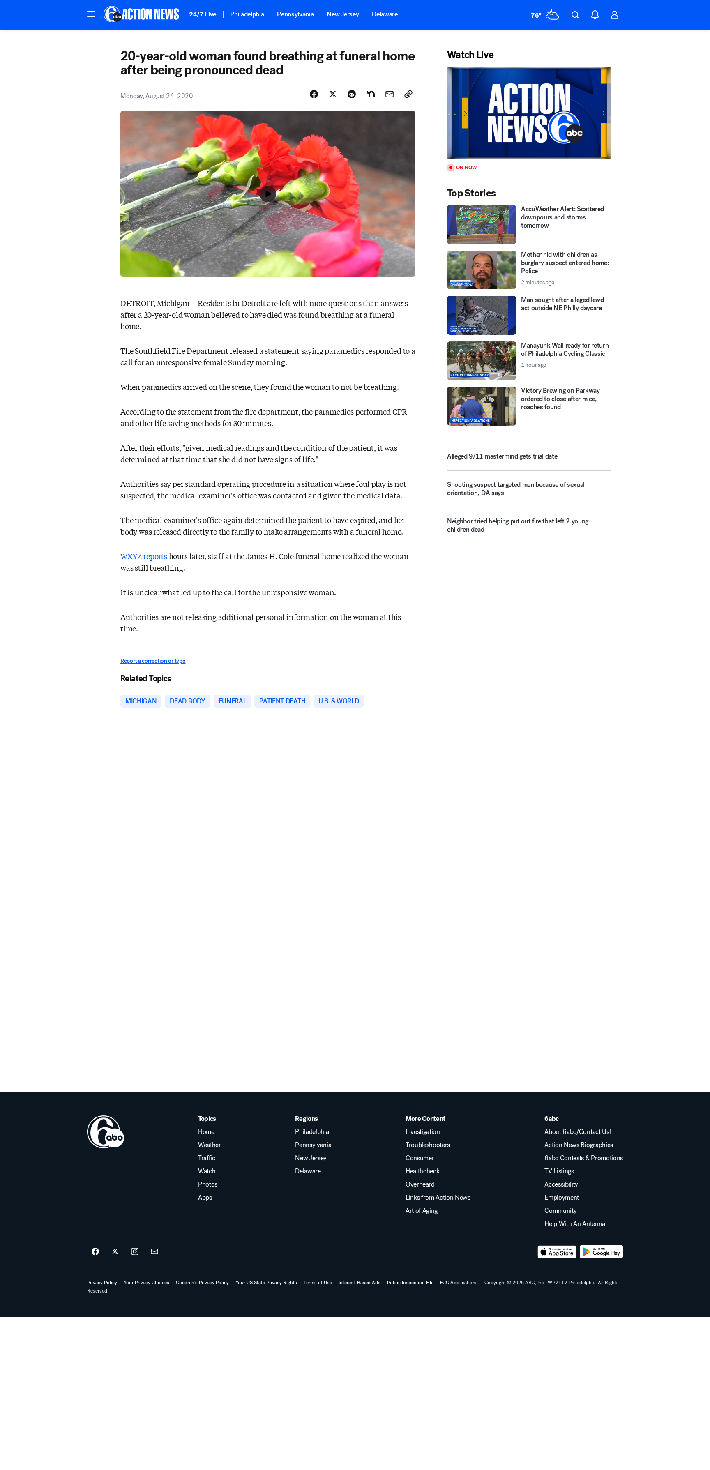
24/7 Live (203, 14)
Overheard (420, 1184)
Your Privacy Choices (146, 1282)
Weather (209, 1145)
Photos (207, 1184)
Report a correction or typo (152, 661)
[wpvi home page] (105, 1131)
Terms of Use (318, 1282)
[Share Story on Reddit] (352, 94)
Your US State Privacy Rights (266, 1282)
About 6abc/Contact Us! (577, 1132)
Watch (206, 1171)
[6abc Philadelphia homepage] (142, 15)
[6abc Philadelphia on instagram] (135, 1252)
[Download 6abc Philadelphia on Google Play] (601, 1251)
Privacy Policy (102, 1282)
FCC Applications (459, 1282)
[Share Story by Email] (389, 94)
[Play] (529, 113)
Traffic (206, 1158)
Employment (561, 1197)
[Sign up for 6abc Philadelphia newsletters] (154, 1252)
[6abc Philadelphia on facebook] (95, 1252)
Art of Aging (422, 1210)
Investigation (423, 1132)
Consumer (420, 1158)
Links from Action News (438, 1197)
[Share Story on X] (333, 94)
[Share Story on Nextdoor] (371, 94)
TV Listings (559, 1171)
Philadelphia (247, 14)
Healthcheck (422, 1171)
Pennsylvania (295, 14)
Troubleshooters (428, 1145)
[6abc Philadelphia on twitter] (115, 1252)
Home (206, 1132)
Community (560, 1210)
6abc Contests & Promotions (583, 1158)
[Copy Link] (408, 94)
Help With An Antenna (574, 1224)
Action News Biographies (578, 1145)
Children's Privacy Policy (202, 1282)
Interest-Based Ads (359, 1282)
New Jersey (343, 14)
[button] (91, 14)
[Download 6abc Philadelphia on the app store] (557, 1251)
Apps (205, 1197)
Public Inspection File (410, 1282)
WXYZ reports (143, 556)
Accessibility (561, 1184)
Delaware (384, 14)
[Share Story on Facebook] (314, 94)
